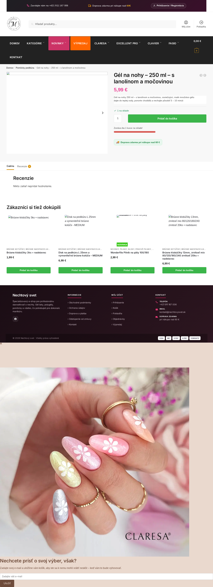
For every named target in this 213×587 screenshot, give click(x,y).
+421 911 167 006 (168, 304)
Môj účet (186, 26)
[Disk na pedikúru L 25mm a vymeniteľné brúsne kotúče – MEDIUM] (80, 230)
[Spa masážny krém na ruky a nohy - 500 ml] (201, 75)
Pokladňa (201, 26)
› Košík (114, 308)
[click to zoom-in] (57, 113)
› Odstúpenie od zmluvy (79, 319)
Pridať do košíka (167, 118)
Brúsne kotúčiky (16, 249)
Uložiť (7, 583)
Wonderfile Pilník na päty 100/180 (130, 252)
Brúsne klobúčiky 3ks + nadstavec (26, 252)
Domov (9, 68)
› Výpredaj (116, 324)
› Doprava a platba (77, 313)
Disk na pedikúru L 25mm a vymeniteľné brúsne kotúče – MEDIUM (80, 254)
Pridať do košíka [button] (29, 270)
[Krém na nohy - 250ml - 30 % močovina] (204, 75)
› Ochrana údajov (76, 308)
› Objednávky (118, 319)
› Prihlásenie (117, 302)
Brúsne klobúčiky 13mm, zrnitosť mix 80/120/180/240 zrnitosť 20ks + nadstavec (183, 255)
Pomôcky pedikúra (25, 68)
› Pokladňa (116, 313)
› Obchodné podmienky (79, 302)
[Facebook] (15, 319)
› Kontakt (72, 324)
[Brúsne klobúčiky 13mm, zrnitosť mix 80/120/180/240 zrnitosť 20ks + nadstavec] (184, 230)
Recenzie (23, 166)
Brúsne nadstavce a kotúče (40, 249)
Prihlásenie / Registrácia (170, 5)
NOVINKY (115, 249)
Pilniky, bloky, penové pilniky (135, 249)
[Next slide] (102, 113)
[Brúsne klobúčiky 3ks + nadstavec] (28, 231)
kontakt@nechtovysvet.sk (172, 312)
